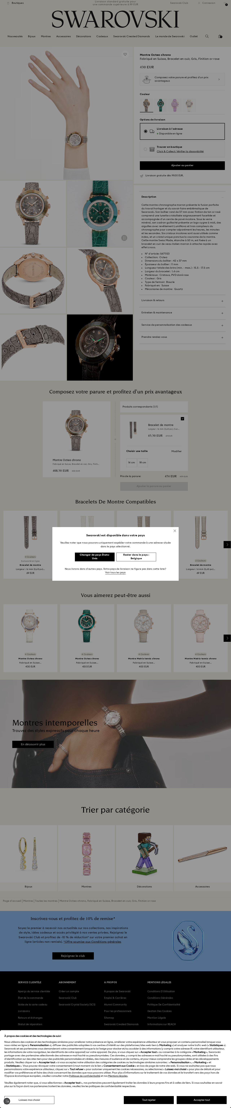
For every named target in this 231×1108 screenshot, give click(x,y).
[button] (175, 530)
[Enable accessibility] (7, 1101)
